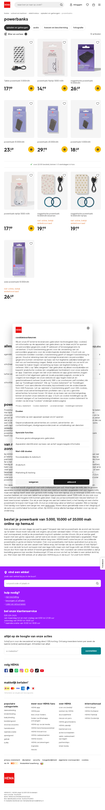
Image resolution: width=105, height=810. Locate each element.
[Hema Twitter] (11, 670)
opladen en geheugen (50, 13)
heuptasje (8, 472)
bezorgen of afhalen (15, 600)
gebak (6, 739)
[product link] (19, 58)
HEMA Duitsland (91, 711)
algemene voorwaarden (69, 760)
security (36, 760)
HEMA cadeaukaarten (40, 735)
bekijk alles (95, 346)
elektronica (34, 13)
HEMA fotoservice (38, 732)
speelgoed (8, 735)
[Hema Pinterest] (32, 670)
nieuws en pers (65, 718)
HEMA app (35, 707)
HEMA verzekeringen (40, 742)
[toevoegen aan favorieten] (31, 42)
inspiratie (35, 746)
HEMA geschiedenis (67, 722)
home (6, 13)
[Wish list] (87, 5)
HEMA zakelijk (65, 725)
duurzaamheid (65, 715)
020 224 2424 (10, 615)
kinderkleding (9, 714)
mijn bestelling (12, 597)
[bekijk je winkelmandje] (94, 5)
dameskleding (10, 710)
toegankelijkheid (49, 760)
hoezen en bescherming (56, 27)
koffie (6, 743)
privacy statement (12, 760)
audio (36, 27)
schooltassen (9, 382)
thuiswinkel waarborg (29, 763)
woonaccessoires (11, 725)
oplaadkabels (10, 428)
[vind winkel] (97, 583)
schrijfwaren (9, 364)
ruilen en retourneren (16, 604)
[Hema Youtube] (42, 670)
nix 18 (6, 763)
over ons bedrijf (65, 707)
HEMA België (90, 707)
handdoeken (9, 728)
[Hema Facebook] (6, 670)
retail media (64, 746)
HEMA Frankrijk (91, 715)
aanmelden (91, 651)
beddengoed (9, 721)
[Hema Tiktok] (37, 670)
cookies (85, 760)
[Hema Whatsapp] (16, 670)
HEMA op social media (40, 724)
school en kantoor (19, 13)
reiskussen (50, 505)
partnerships (64, 742)
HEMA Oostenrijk (92, 718)
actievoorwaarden (66, 733)
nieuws (34, 749)
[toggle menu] (99, 5)
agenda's (8, 354)
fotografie (78, 27)
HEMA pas (35, 711)
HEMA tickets (36, 739)
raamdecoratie (10, 732)
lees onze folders (38, 715)
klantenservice (65, 729)
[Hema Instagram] (21, 670)
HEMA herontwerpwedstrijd (42, 728)
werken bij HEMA (66, 711)
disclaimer (26, 760)
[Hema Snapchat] (26, 670)
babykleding (9, 717)
